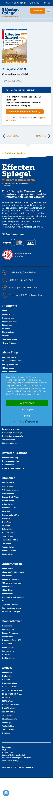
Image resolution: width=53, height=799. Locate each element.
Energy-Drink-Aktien (10, 497)
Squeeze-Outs (8, 651)
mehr (27, 415)
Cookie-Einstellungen (11, 760)
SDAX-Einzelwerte (9, 719)
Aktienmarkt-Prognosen (12, 583)
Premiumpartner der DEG (23, 254)
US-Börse (6, 655)
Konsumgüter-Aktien (10, 515)
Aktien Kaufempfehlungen (13, 572)
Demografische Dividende (13, 597)
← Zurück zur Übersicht (13, 153)
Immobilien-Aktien (10, 508)
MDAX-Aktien (7, 697)
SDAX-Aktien (7, 715)
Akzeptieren (27, 403)
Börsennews (7, 325)
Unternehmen (8, 465)
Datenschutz (7, 752)
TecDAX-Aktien (8, 726)
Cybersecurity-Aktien (11, 490)
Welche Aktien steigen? (11, 611)
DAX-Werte (6, 680)
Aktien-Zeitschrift (9, 372)
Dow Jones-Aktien (9, 683)
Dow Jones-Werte (9, 687)
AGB (4, 750)
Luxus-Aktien (7, 518)
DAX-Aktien (7, 676)
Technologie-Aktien (10, 540)
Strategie (6, 336)
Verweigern (27, 409)
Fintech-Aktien (8, 501)
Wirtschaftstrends (9, 443)
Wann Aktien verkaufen (11, 608)
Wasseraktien (7, 554)
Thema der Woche (9, 339)
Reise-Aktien (7, 529)
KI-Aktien (6, 511)
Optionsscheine (8, 440)
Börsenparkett (8, 630)
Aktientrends (7, 594)
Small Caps (6, 723)
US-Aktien (6, 733)
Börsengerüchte (8, 318)
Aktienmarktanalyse (10, 579)
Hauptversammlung (10, 461)
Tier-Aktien (6, 544)
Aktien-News (7, 586)
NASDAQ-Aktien (8, 708)
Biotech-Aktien (8, 483)
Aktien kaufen (7, 569)
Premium (37, 11)
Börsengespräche (9, 321)
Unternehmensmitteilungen (13, 468)
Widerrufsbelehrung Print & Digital (16, 758)
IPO (3, 601)
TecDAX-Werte (8, 730)
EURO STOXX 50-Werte (12, 694)
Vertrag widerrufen (10, 364)
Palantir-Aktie (7, 647)
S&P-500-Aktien (8, 712)
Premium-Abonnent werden (22, 111)
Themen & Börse (9, 343)
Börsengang (7, 626)
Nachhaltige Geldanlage (12, 432)
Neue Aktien (7, 522)
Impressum (6, 747)
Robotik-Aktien (8, 533)
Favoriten (6, 329)
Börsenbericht (8, 314)
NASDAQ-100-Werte (10, 705)
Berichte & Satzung (10, 458)
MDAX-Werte (7, 701)
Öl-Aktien (6, 526)
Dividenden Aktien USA (11, 640)
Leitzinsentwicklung (10, 429)
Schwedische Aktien (10, 604)
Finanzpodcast (8, 332)
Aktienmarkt (7, 576)
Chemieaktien (7, 486)
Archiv (4, 311)
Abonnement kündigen (11, 361)
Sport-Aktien (7, 536)
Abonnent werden (9, 357)
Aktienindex (7, 672)
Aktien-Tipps (7, 590)
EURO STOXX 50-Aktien (12, 690)
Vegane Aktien (8, 547)
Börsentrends (7, 637)
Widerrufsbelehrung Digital (13, 755)
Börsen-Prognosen (10, 633)
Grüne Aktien (7, 504)
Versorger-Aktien (9, 551)
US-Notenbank (8, 658)
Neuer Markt (7, 644)
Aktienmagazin (8, 368)
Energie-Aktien (8, 493)
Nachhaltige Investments (12, 436)
